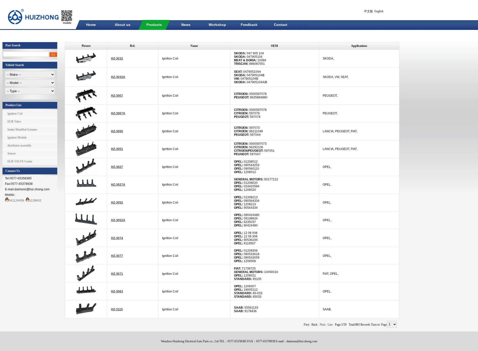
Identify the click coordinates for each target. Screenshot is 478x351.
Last (330, 324)
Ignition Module (17, 137)
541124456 (16, 200)
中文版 (368, 11)
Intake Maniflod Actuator (22, 129)
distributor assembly (19, 145)
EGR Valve (14, 121)
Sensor (11, 153)
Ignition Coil (14, 113)
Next (322, 324)
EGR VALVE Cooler (19, 161)
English (378, 11)
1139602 (35, 200)
